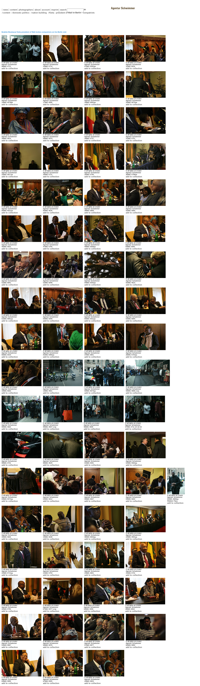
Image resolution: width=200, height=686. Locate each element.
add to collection (10, 68)
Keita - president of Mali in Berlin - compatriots (72, 13)
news (5, 10)
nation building (39, 13)
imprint (54, 10)
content (13, 10)
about (37, 10)
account (45, 10)
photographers (26, 10)
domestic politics (21, 13)
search (63, 10)
